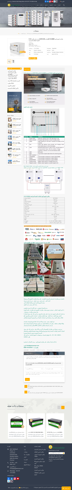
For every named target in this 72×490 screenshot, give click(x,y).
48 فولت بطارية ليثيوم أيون (39, 462)
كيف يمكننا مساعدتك (13, 95)
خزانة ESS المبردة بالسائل (14, 81)
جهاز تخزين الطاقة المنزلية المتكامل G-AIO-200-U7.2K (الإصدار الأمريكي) (17, 125)
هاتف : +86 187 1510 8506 (13, 463)
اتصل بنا (59, 5)
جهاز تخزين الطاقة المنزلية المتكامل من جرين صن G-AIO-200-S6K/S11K (17, 119)
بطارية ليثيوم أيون (12, 71)
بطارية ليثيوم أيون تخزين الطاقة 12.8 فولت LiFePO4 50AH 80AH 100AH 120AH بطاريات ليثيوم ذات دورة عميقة (17, 432)
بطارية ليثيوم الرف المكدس (12, 73)
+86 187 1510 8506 (30, 1)
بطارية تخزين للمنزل (39, 470)
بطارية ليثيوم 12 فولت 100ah (39, 455)
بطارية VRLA (11, 83)
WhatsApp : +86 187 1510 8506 (15, 471)
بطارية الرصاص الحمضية (40, 449)
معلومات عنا (27, 454)
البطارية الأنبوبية (11, 85)
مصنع (46, 5)
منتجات (41, 5)
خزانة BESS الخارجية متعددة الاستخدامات (13, 76)
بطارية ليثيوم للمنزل (39, 459)
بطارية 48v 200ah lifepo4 (38, 466)
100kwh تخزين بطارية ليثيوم (39, 473)
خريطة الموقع (27, 464)
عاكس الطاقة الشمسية (13, 88)
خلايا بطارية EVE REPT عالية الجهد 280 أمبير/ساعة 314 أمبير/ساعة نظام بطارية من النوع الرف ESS (17, 149)
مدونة (25, 462)
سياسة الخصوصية (14, 487)
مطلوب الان (33, 58)
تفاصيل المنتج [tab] (27, 69)
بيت (37, 5)
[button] (59, 407)
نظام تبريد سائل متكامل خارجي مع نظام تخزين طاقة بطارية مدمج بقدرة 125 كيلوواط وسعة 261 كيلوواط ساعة (17, 143)
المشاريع (51, 5)
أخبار (25, 457)
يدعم (55, 5)
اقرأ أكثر (14, 120)
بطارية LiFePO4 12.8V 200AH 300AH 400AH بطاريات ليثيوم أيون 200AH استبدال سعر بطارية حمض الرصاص (36, 432)
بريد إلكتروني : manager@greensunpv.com (15, 467)
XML (9, 487)
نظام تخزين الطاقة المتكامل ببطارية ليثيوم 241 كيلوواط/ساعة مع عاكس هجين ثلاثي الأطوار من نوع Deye (17, 161)
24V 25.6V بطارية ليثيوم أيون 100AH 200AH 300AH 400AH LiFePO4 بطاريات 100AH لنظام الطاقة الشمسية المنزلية (55, 432)
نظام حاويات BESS (12, 78)
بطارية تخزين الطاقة (39, 452)
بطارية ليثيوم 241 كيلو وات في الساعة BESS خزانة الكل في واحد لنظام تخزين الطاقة (17, 155)
